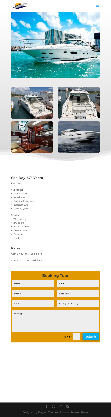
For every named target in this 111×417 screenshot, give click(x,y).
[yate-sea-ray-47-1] (55, 77)
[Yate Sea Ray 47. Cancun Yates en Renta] (32, 117)
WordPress (81, 412)
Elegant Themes (48, 412)
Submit (90, 336)
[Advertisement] (35, 373)
